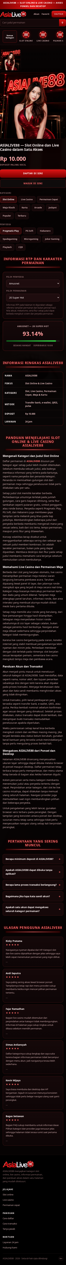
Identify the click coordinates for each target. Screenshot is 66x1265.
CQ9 (20, 247)
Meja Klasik (9, 207)
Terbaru (22, 215)
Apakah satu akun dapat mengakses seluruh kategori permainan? (27, 909)
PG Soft (29, 230)
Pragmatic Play (11, 230)
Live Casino (27, 199)
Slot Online (8, 199)
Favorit (45, 14)
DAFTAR (58, 14)
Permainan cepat (11, 1205)
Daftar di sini (33, 173)
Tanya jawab (9, 1228)
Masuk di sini (33, 183)
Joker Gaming (52, 239)
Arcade (38, 207)
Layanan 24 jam (10, 1242)
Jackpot (53, 207)
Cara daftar (8, 1218)
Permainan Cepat (49, 199)
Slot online (8, 1194)
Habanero (45, 230)
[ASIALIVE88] (13, 14)
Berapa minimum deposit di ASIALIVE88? (29, 859)
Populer (7, 215)
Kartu (25, 207)
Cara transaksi (10, 1223)
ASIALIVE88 (33, 461)
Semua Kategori (10, 36)
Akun (36, 14)
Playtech (7, 247)
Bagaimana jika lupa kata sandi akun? (28, 896)
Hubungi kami (10, 1247)
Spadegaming (10, 239)
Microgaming (31, 239)
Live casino (8, 1199)
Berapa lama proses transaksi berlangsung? (31, 884)
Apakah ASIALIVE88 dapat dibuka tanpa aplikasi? (29, 871)
